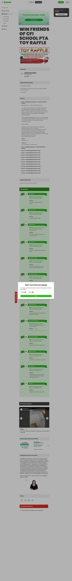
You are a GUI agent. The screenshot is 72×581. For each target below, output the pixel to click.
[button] (23, 292)
